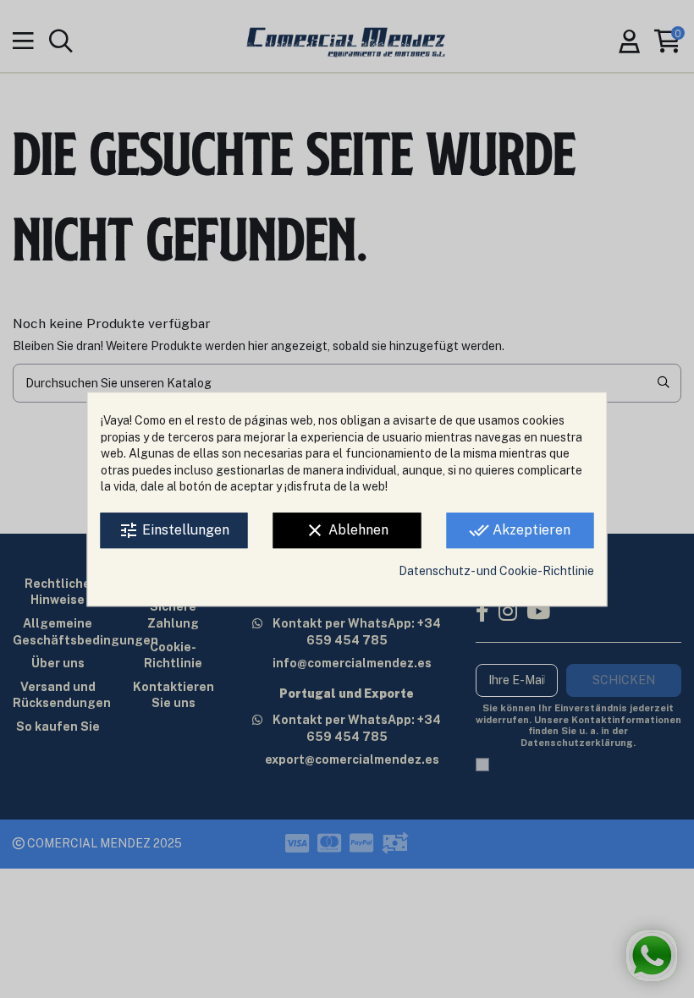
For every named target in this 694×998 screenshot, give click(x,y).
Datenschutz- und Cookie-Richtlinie (496, 571)
